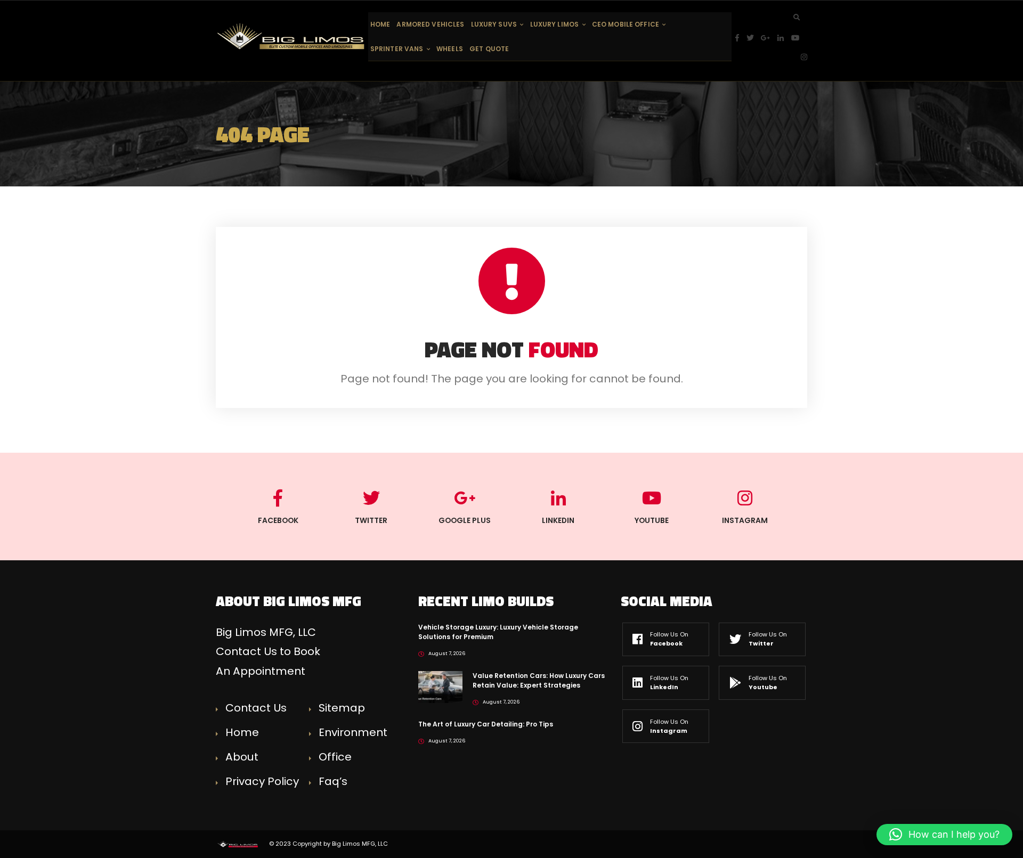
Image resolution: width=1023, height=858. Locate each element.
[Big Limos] (292, 36)
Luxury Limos (554, 24)
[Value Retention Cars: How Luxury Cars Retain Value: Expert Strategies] (440, 686)
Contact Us (256, 707)
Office (335, 756)
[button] (944, 834)
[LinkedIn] (784, 38)
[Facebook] (740, 38)
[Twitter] (753, 38)
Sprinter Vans (397, 48)
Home (380, 24)
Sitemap (342, 707)
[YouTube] (799, 38)
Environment (353, 732)
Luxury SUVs (494, 24)
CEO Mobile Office (625, 24)
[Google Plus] (769, 38)
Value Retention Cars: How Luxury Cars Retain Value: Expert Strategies (539, 680)
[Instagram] (804, 57)
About (241, 756)
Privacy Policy (262, 781)
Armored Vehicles (430, 24)
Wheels (449, 48)
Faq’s (333, 781)
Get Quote (489, 48)
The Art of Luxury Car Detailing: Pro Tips (485, 724)
